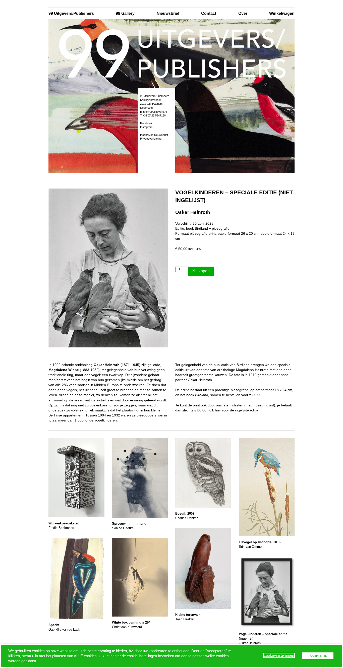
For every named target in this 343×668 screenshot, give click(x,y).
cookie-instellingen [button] (279, 655)
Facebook (146, 123)
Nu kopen (201, 271)
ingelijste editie (246, 410)
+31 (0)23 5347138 (154, 115)
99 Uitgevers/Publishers (71, 13)
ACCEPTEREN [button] (318, 655)
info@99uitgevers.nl (155, 111)
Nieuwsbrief (168, 13)
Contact (208, 13)
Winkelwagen (282, 13)
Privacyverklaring (150, 138)
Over (242, 13)
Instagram (146, 127)
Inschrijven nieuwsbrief (154, 134)
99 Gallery (125, 13)
